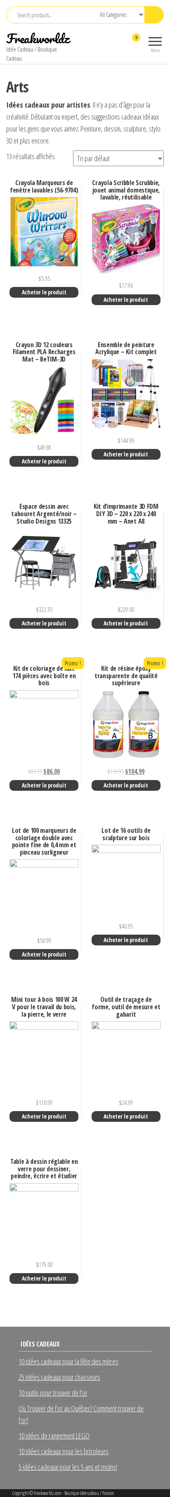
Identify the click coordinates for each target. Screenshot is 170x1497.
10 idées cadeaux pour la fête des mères (68, 1361)
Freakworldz (37, 38)
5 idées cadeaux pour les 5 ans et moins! (68, 1467)
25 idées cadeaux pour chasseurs (59, 1377)
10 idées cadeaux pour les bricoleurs (64, 1451)
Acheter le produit (44, 292)
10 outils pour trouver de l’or (53, 1393)
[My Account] (121, 42)
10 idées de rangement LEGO (54, 1436)
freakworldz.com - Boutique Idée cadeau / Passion (74, 1493)
